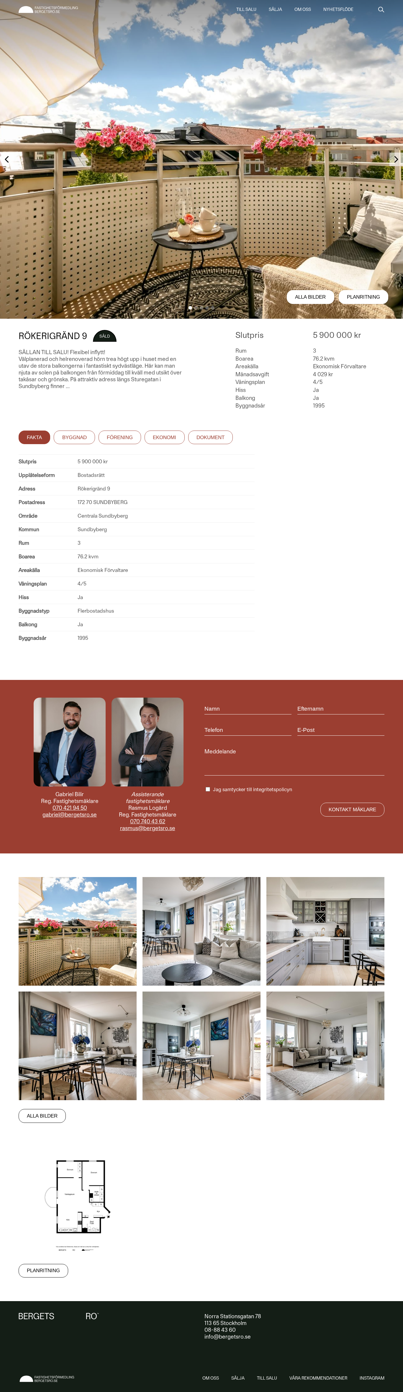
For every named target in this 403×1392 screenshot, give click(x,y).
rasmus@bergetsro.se (147, 828)
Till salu (246, 9)
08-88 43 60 (220, 1329)
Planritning (363, 297)
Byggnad (74, 437)
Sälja (275, 9)
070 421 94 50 (70, 807)
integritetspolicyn (272, 789)
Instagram (372, 1378)
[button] (190, 308)
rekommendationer (318, 1378)
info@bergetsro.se (227, 1336)
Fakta (34, 437)
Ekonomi (164, 437)
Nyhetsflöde (338, 9)
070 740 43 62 (147, 821)
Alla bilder (310, 297)
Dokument (210, 437)
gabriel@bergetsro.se (69, 814)
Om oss (302, 9)
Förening (120, 437)
